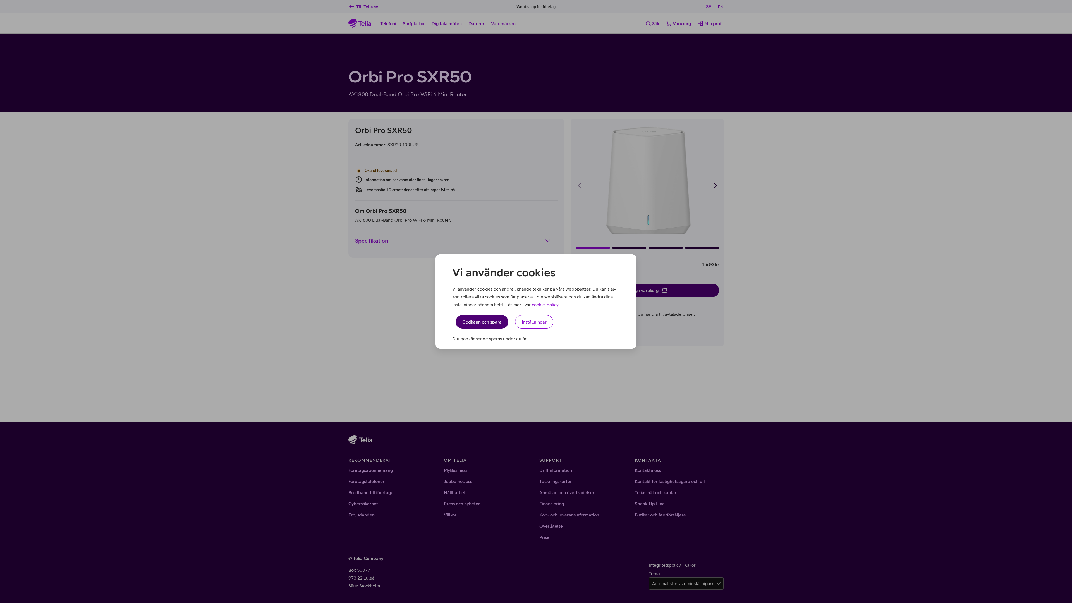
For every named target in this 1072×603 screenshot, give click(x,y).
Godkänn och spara (482, 321)
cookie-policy (545, 304)
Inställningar (534, 321)
